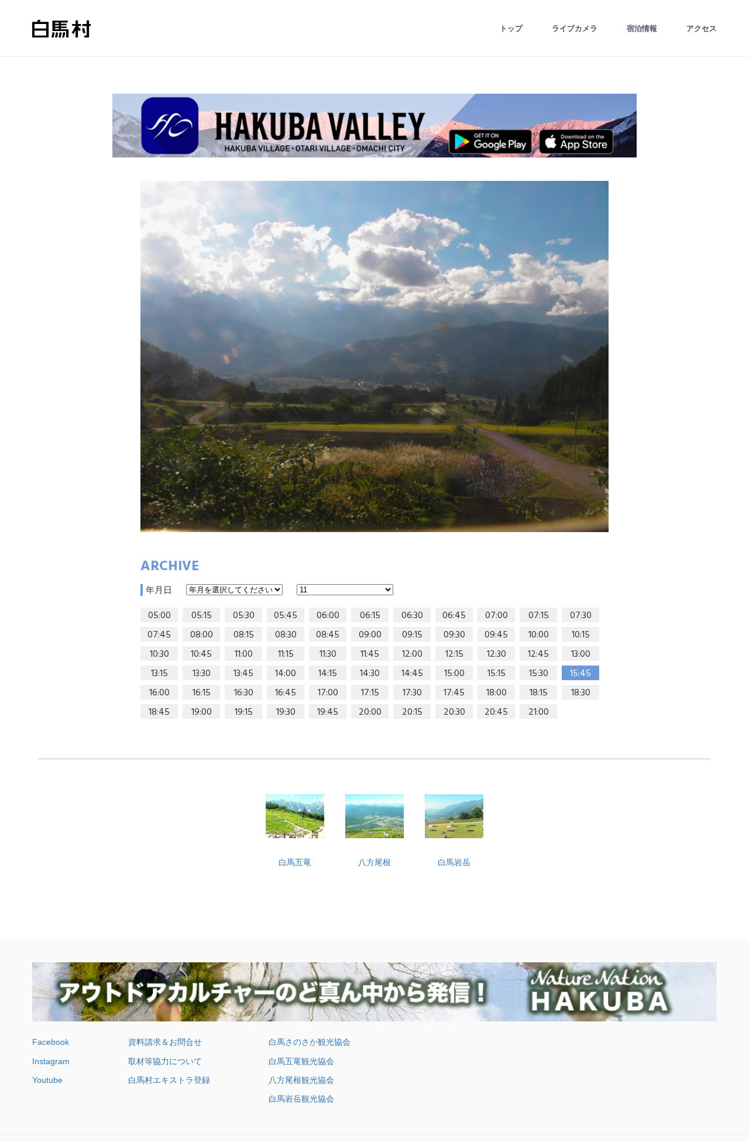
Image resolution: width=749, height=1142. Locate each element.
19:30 (286, 712)
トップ (511, 28)
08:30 (286, 635)
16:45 (285, 693)
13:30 (202, 673)
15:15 (496, 673)
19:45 (327, 712)
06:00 (328, 615)
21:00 (538, 712)
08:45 (327, 635)
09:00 (370, 635)
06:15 (370, 615)
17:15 (370, 693)
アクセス (701, 28)
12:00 (412, 654)
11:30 (327, 654)
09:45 (496, 635)
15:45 (580, 673)
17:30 (412, 693)
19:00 (201, 712)
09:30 (454, 635)
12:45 (538, 654)
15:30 (538, 673)
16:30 (243, 693)
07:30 (581, 615)
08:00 (201, 635)
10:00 (538, 635)
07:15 (538, 615)
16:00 (159, 693)
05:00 (159, 615)
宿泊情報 (642, 28)
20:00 (370, 712)
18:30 (580, 693)
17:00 (328, 693)
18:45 (159, 712)
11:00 (244, 654)
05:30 (244, 615)
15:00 (454, 673)
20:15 (412, 712)
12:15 (454, 654)
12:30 (496, 654)
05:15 (201, 615)
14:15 (327, 673)
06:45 (454, 615)
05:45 (285, 615)
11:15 (286, 654)
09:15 (412, 635)
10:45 (201, 654)
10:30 (159, 654)
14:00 (285, 673)
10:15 (581, 635)
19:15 (244, 712)
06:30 (412, 615)
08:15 (243, 635)
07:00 (496, 615)
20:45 (496, 712)
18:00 (496, 693)
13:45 (243, 673)
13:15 (159, 673)
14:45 (412, 673)
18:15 (539, 693)
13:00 (580, 654)
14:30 (370, 673)
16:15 (202, 693)
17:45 (454, 693)
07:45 (159, 635)
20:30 (454, 712)
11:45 (369, 654)
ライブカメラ (574, 28)
